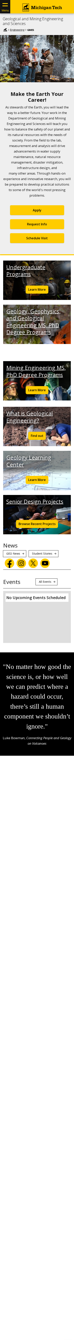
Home (5, 30)
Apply (37, 210)
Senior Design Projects (34, 501)
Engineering (17, 29)
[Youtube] (45, 563)
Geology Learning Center (28, 461)
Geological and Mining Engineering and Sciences (33, 21)
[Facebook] (9, 563)
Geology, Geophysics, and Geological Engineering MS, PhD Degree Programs (33, 322)
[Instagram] (21, 563)
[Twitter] (33, 563)
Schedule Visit (37, 238)
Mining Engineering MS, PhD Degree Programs (36, 371)
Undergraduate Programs (25, 271)
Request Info (37, 224)
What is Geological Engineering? (29, 417)
